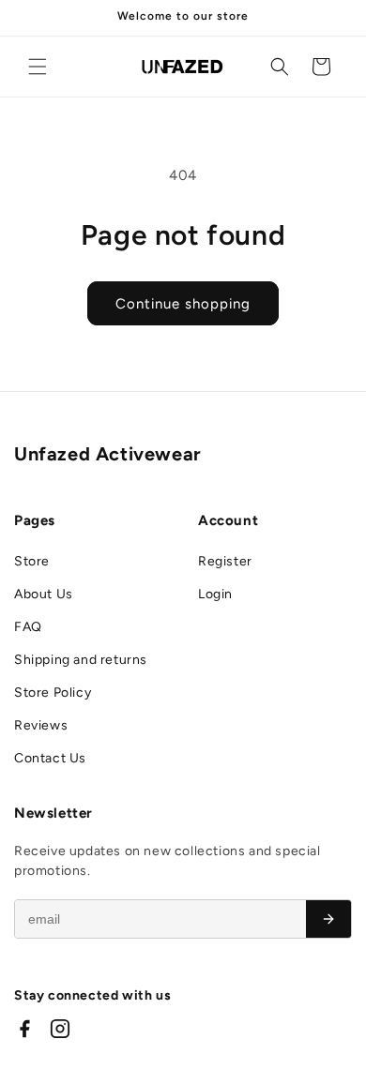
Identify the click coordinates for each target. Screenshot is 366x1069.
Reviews (41, 725)
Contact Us (50, 758)
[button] (37, 66)
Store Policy (52, 692)
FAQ (28, 627)
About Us (43, 594)
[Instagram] (60, 1028)
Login (215, 594)
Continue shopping (183, 303)
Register (225, 561)
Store (32, 561)
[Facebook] (24, 1028)
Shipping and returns (80, 660)
